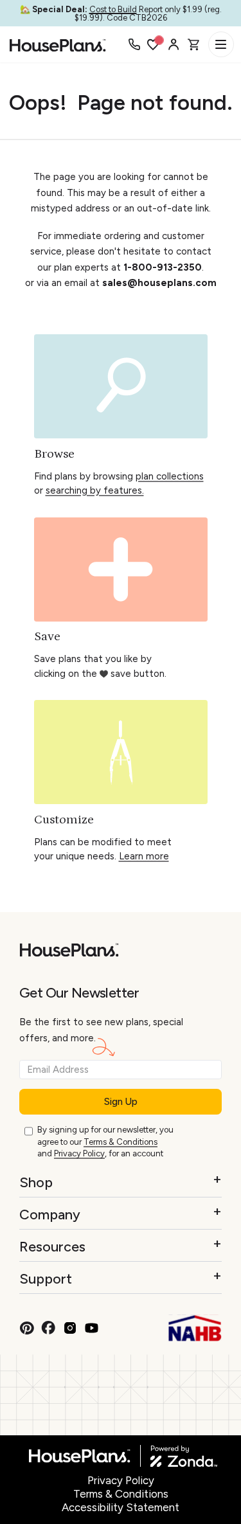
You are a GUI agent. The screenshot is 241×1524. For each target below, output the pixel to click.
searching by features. (95, 490)
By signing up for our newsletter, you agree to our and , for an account (105, 1141)
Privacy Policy (79, 1153)
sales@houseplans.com (159, 283)
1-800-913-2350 (162, 267)
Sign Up (121, 1101)
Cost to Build (113, 9)
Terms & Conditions (120, 1142)
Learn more (144, 856)
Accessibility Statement (120, 1507)
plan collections (170, 476)
